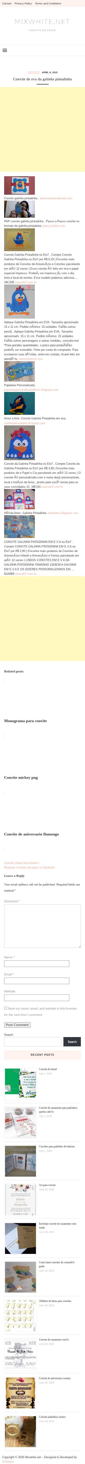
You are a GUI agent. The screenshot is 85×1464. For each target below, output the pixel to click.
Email (9, 974)
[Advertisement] (42, 129)
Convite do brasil (48, 1069)
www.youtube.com (53, 225)
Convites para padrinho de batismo (57, 1146)
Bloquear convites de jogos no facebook (29, 867)
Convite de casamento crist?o (54, 1339)
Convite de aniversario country (55, 1378)
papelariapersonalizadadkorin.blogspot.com (31, 389)
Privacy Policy (23, 3)
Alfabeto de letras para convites (55, 1301)
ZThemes (8, 1461)
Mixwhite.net (42, 22)
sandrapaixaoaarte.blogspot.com (24, 423)
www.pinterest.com (31, 359)
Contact (7, 3)
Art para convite (47, 1185)
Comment (12, 901)
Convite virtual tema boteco (21, 863)
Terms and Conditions (48, 3)
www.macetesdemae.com (56, 198)
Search (8, 1034)
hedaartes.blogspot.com (63, 513)
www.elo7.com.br (25, 282)
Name (9, 957)
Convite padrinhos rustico (52, 1416)
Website (9, 991)
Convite (34, 73)
